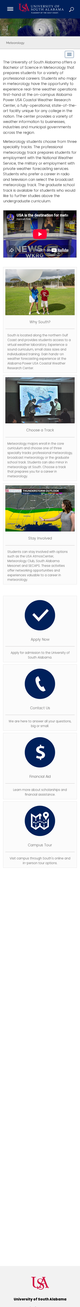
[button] (72, 9)
